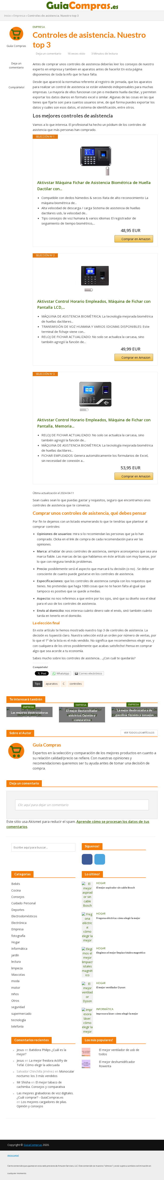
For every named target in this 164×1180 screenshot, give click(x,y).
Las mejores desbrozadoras (29, 712)
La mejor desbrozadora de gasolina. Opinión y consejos (134, 713)
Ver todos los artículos (139, 732)
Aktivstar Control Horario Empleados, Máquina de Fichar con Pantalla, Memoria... (94, 423)
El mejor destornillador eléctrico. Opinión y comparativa (82, 715)
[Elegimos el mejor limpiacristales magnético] (87, 962)
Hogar (100, 883)
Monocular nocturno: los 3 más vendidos (45, 1073)
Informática (104, 1009)
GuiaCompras (33, 1145)
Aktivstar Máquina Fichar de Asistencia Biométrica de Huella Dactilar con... (94, 185)
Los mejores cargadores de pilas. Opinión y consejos (42, 1104)
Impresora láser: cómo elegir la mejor (117, 1013)
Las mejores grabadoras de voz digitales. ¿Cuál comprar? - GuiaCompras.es (45, 1095)
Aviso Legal (13, 1155)
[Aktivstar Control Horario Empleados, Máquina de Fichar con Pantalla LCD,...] (95, 278)
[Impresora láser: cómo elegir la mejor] (87, 1020)
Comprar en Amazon (136, 239)
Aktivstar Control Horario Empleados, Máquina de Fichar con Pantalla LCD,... (94, 304)
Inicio (7, 15)
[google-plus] (112, 859)
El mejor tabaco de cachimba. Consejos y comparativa (41, 1084)
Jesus (20, 1050)
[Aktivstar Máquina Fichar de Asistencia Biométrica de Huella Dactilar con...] (95, 159)
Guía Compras (16, 46)
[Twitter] (99, 859)
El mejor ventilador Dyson (110, 987)
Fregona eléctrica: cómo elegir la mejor (118, 917)
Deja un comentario (16, 65)
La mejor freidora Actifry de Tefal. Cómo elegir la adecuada (42, 1062)
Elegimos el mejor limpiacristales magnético (120, 952)
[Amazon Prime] (147, 230)
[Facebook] (87, 859)
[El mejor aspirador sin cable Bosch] (87, 894)
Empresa (19, 15)
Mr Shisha (23, 1082)
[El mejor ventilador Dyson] (87, 992)
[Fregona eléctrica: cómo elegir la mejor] (87, 927)
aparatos (52, 684)
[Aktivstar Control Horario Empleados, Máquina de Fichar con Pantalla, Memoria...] (95, 397)
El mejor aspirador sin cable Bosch (115, 887)
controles (76, 684)
